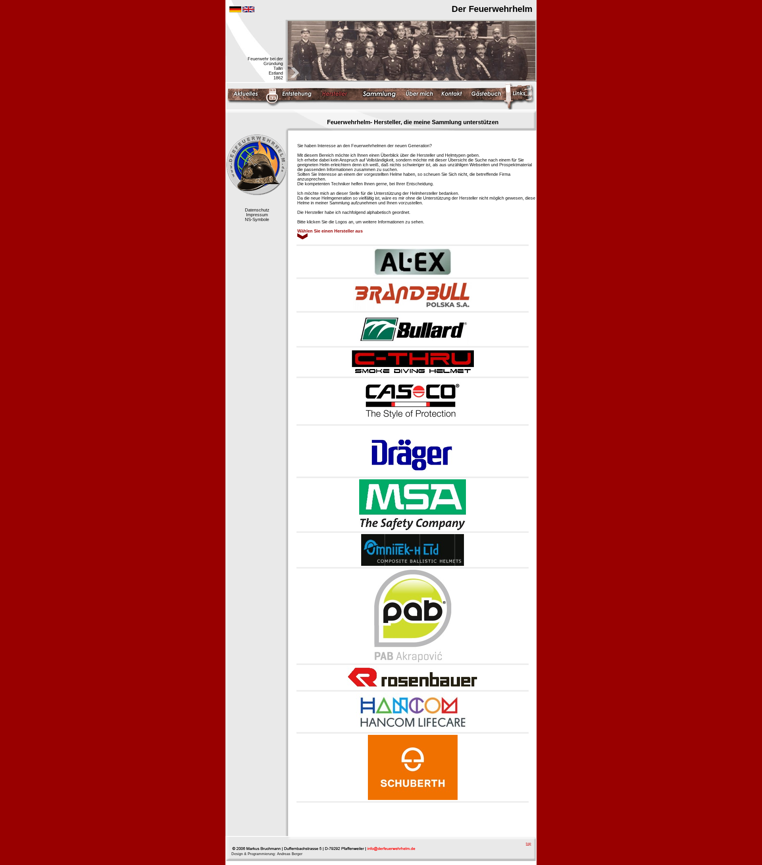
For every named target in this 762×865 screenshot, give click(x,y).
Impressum (257, 214)
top (528, 844)
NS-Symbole (257, 219)
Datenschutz (257, 210)
